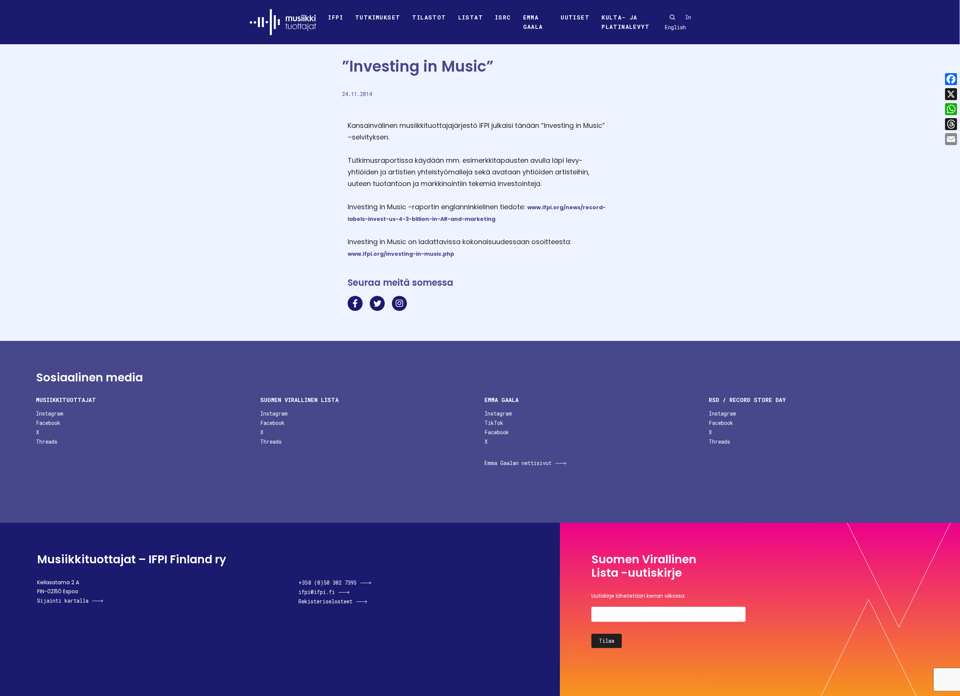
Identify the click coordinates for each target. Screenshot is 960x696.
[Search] (672, 17)
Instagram (49, 413)
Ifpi (335, 17)
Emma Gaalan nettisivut (518, 462)
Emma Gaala (533, 22)
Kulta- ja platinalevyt (626, 22)
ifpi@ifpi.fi (316, 592)
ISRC (503, 17)
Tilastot (429, 17)
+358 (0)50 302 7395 (327, 582)
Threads (46, 441)
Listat (470, 17)
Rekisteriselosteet (325, 601)
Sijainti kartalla (62, 600)
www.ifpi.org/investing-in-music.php (401, 254)
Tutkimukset (377, 17)
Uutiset (575, 17)
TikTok (493, 422)
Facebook (48, 422)
